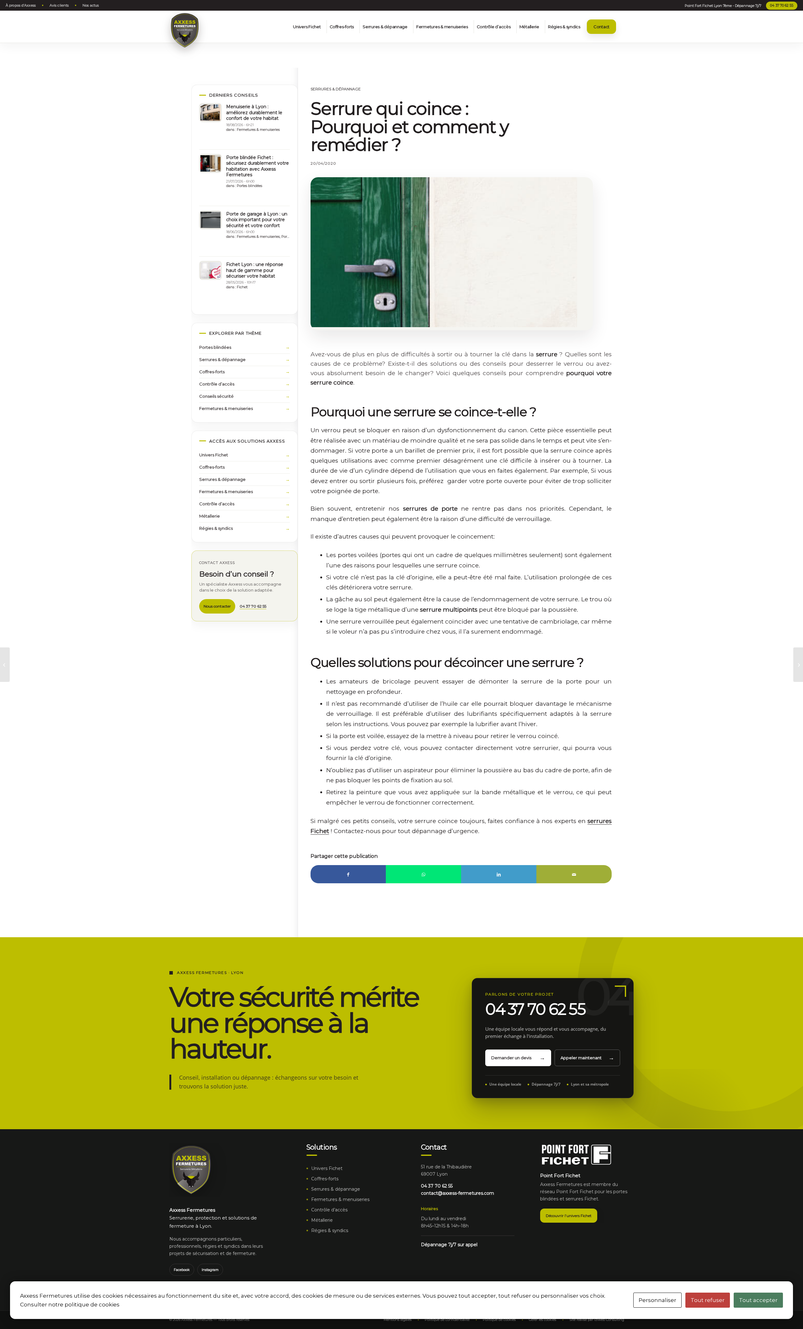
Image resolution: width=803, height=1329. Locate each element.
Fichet (242, 287)
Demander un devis (511, 1057)
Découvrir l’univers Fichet (569, 1215)
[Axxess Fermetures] (184, 30)
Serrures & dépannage (336, 89)
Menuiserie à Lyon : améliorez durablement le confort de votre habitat (254, 112)
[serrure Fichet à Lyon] (444, 252)
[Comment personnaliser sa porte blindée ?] (798, 664)
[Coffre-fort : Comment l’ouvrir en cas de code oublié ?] (5, 664)
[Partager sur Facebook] (348, 874)
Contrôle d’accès (216, 383)
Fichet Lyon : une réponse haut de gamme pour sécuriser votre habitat (254, 270)
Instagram (210, 1270)
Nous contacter (217, 606)
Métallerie (209, 515)
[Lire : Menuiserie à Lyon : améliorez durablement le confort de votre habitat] (210, 112)
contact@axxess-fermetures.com (457, 1193)
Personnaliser (657, 1300)
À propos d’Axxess (21, 5)
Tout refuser (708, 1300)
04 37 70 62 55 (781, 5)
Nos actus (90, 5)
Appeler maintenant (581, 1057)
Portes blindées (249, 185)
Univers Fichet (213, 454)
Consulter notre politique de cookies (70, 1304)
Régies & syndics (216, 528)
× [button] (789, 14)
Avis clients (59, 5)
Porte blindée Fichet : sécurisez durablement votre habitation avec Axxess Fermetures (257, 166)
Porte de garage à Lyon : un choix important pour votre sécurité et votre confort (256, 219)
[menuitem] (22, 5)
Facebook (182, 1270)
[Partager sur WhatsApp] (423, 874)
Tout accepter (758, 1300)
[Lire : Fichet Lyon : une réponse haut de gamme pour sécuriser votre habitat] (210, 270)
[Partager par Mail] (574, 874)
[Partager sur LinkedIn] (498, 874)
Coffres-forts (212, 371)
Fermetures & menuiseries (258, 129)
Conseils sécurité (216, 396)
